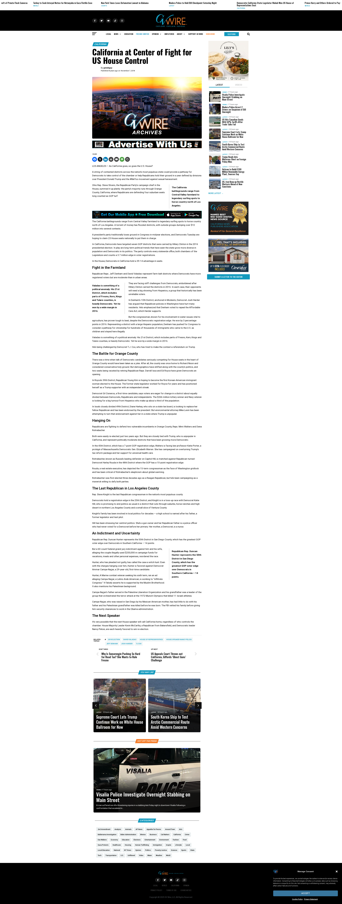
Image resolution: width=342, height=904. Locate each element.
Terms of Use (171, 890)
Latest (143, 6)
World (7, 6)
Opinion (186, 885)
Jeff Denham (112, 644)
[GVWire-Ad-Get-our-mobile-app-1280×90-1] (147, 217)
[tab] (219, 85)
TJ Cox (138, 644)
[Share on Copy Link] (127, 159)
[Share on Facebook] (94, 159)
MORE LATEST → (215, 193)
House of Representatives (151, 639)
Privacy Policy (156, 890)
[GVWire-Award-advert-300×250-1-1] (228, 234)
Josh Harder (127, 644)
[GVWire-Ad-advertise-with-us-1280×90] (147, 147)
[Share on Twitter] (100, 159)
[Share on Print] (111, 159)
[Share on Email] (116, 159)
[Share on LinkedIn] (105, 159)
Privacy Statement (311, 899)
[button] (336, 871)
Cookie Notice (185, 890)
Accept (305, 893)
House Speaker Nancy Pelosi (179, 639)
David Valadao (129, 639)
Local (155, 885)
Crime (98, 790)
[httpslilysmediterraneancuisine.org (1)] (228, 80)
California (213, 8)
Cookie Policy (297, 899)
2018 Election (114, 639)
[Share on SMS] (122, 159)
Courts (76, 6)
